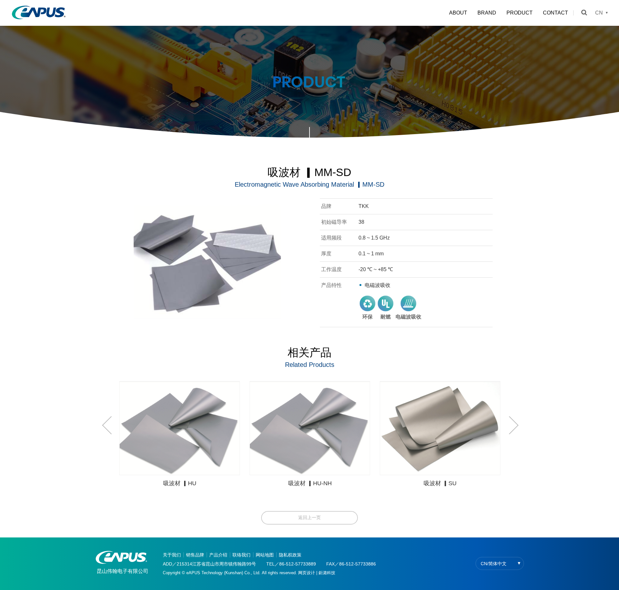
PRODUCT (519, 12)
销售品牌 (195, 554)
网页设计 (306, 572)
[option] (179, 436)
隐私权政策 (290, 554)
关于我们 (172, 554)
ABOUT (458, 12)
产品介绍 (218, 554)
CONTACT (555, 12)
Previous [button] (110, 425)
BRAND (486, 12)
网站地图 (265, 554)
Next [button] (510, 425)
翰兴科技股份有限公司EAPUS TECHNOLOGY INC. (38, 13)
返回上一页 (309, 517)
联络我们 (241, 554)
